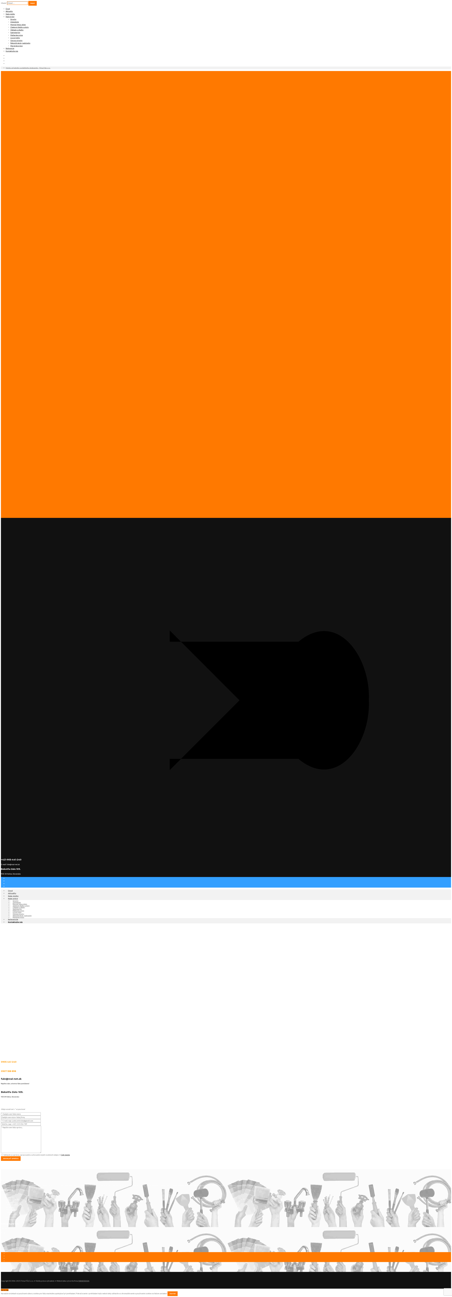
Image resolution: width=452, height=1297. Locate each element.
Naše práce (10, 17)
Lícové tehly (15, 38)
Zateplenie (14, 22)
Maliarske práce (16, 35)
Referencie (10, 48)
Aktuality (9, 11)
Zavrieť (173, 1294)
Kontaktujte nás (12, 51)
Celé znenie (65, 1155)
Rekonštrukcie (11, 1217)
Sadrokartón (15, 32)
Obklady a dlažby (17, 30)
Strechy (13, 19)
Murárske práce (16, 46)
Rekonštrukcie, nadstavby (20, 43)
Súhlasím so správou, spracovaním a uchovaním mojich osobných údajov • (36, 1155)
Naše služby (10, 14)
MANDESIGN (83, 1281)
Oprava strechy (16, 40)
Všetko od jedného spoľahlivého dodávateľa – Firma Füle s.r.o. (28, 68)
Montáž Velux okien (18, 25)
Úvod (8, 9)
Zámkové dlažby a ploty (19, 27)
